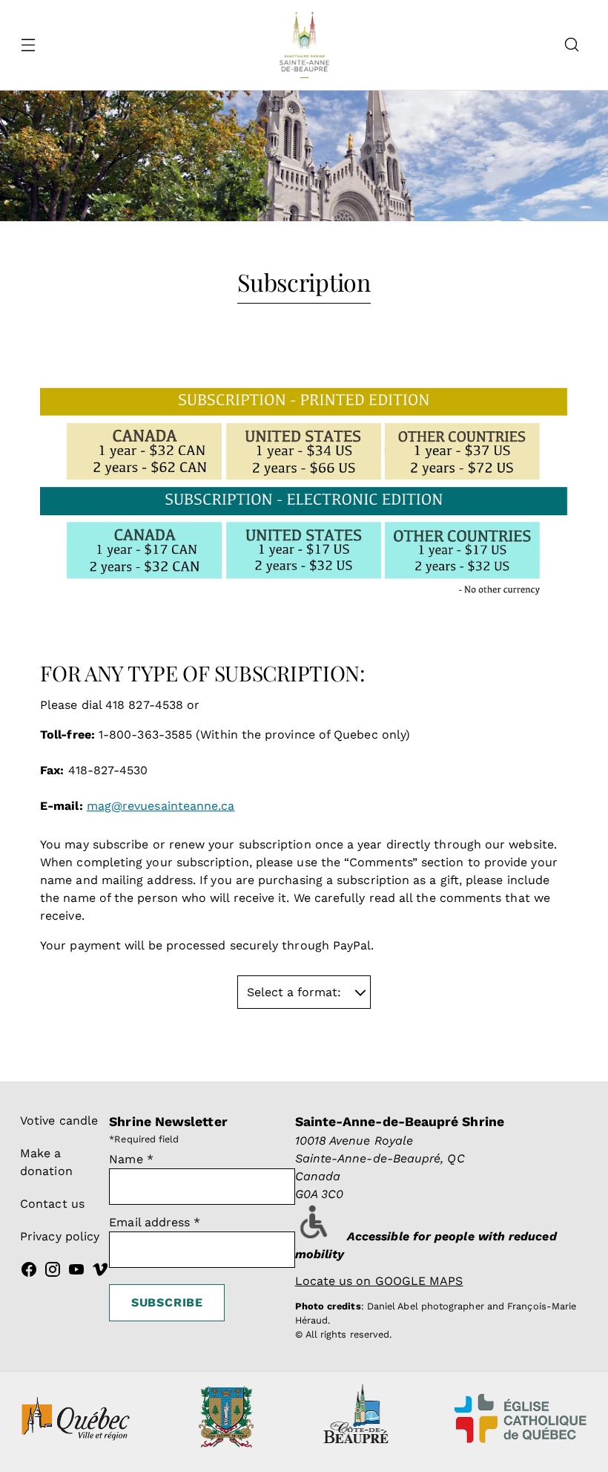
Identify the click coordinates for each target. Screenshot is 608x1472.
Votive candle (59, 1120)
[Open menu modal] (28, 45)
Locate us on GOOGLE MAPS (379, 1281)
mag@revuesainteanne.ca (161, 806)
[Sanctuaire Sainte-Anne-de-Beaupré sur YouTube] (76, 1271)
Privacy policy (59, 1236)
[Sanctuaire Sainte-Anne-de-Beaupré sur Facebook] (29, 1271)
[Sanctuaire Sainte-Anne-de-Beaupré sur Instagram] (53, 1271)
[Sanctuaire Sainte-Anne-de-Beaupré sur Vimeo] (100, 1271)
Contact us (52, 1204)
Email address (154, 1222)
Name (131, 1159)
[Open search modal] (572, 45)
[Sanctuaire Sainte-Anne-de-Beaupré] (304, 45)
